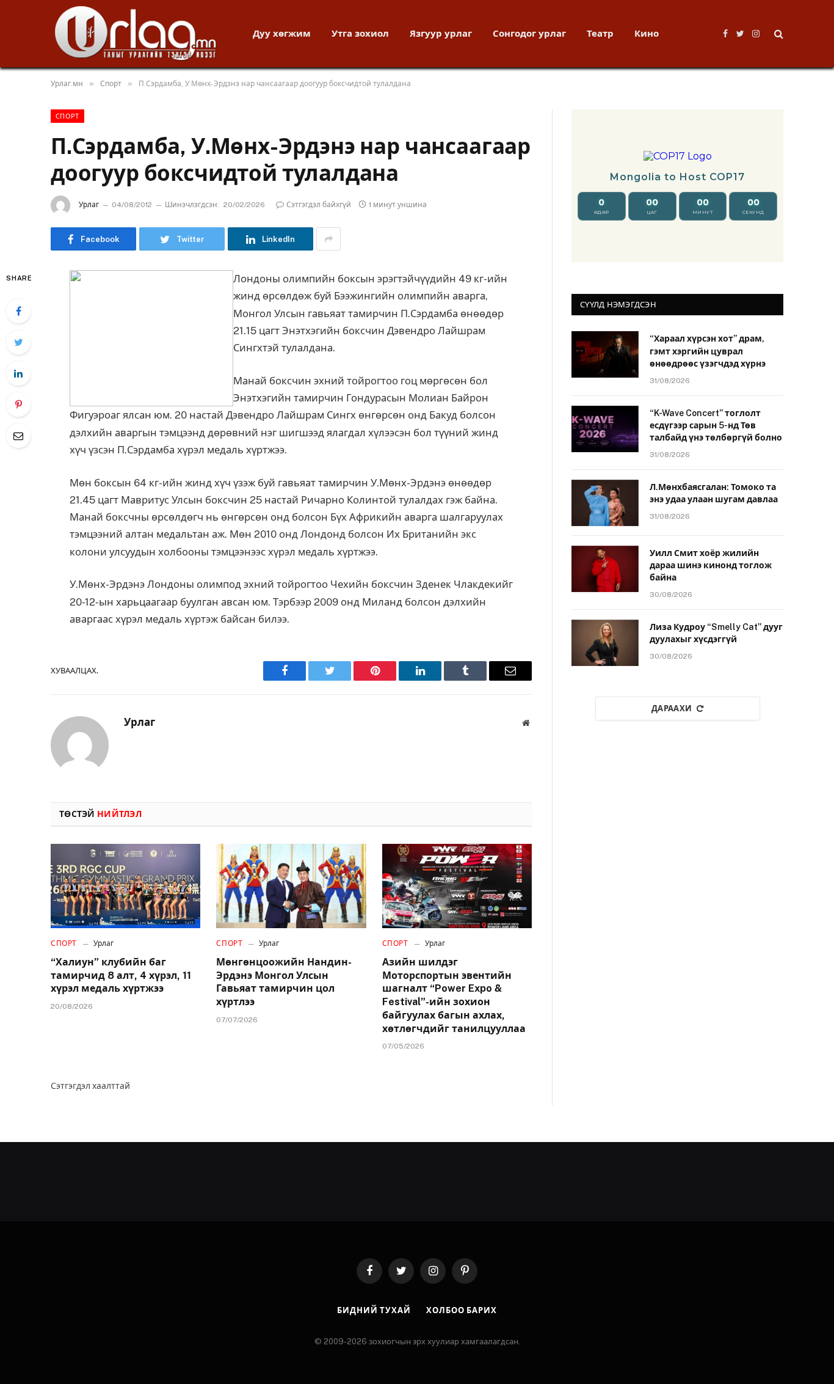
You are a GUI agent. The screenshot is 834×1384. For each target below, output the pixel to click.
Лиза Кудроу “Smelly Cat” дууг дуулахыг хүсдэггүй (716, 633)
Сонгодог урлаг (529, 33)
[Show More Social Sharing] (328, 239)
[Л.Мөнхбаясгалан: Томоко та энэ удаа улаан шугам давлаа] (605, 503)
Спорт (67, 116)
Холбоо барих (461, 1310)
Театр (600, 33)
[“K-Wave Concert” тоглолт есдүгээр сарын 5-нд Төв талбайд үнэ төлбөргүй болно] (605, 429)
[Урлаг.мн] (136, 33)
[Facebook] (18, 311)
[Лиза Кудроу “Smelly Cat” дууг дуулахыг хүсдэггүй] (605, 643)
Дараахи (671, 708)
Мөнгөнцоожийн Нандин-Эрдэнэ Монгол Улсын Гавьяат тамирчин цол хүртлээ (284, 982)
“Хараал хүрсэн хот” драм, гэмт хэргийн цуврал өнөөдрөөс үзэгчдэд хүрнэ (708, 351)
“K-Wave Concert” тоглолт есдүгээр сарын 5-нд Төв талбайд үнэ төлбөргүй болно (716, 425)
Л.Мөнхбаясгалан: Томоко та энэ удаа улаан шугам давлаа (714, 493)
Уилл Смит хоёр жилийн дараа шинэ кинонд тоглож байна (711, 565)
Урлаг (89, 204)
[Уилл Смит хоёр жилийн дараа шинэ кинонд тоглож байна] (605, 569)
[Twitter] (18, 342)
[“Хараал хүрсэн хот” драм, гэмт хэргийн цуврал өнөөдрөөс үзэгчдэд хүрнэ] (605, 354)
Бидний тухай (374, 1310)
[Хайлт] (777, 34)
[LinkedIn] (18, 373)
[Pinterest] (18, 404)
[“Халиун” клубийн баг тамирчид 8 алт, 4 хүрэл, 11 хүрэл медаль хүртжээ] (125, 886)
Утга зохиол (360, 33)
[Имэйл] (18, 435)
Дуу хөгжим (282, 33)
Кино (646, 33)
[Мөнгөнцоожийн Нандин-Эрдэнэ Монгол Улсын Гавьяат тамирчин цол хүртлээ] (291, 886)
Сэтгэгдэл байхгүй (318, 204)
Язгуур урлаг (441, 33)
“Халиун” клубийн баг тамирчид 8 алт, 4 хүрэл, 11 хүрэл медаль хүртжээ (121, 975)
